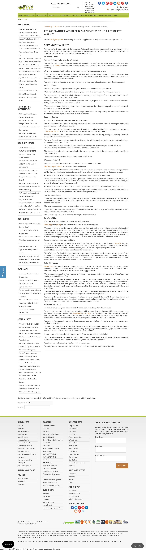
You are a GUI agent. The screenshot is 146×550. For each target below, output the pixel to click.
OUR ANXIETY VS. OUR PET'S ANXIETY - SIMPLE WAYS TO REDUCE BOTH (28, 164)
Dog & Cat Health (55, 27)
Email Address (100, 455)
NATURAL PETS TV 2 (49, 457)
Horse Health (47, 451)
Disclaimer (21, 484)
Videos (110, 15)
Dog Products (29, 15)
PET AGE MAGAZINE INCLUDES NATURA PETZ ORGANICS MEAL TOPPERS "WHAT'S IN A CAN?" (29, 327)
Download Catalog (75, 437)
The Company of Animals (53, 166)
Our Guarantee (89, 4)
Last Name (99, 446)
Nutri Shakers (73, 451)
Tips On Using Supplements (51, 508)
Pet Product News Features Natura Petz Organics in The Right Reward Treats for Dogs (30, 337)
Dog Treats (72, 434)
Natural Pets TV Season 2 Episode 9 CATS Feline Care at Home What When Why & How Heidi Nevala (30, 62)
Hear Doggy (48, 225)
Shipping (72, 477)
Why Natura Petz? (23, 431)
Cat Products (41, 15)
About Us (87, 3)
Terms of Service (23, 479)
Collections (23, 19)
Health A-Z (83, 15)
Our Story (20, 429)
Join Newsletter (89, 8)
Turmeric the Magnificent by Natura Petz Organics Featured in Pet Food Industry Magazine (29, 366)
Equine (75, 15)
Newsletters (47, 460)
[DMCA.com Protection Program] (68, 524)
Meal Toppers (73, 449)
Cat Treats (72, 431)
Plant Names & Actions (50, 471)
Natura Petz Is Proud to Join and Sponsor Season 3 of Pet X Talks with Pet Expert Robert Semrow (29, 259)
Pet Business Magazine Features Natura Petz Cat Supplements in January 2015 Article (29, 303)
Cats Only (46, 429)
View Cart (114, 10)
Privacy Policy (22, 481)
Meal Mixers (73, 446)
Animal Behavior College (82, 313)
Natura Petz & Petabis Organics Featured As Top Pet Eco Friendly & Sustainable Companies (29, 346)
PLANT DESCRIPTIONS (50, 468)
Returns (71, 479)
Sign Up (119, 7)
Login (126, 7)
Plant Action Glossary (50, 466)
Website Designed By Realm (27, 524)
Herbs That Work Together (51, 448)
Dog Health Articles (49, 437)
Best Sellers (73, 460)
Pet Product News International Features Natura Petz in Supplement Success (29, 196)
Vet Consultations (74, 493)
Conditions (92, 15)
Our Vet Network (74, 496)
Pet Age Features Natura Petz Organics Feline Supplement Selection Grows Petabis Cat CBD (29, 356)
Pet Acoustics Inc (52, 131)
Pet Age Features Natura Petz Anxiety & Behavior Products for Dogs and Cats (29, 127)
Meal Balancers (74, 443)
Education (103, 15)
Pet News (46, 494)
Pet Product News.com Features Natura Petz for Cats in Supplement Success (29, 283)
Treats (68, 15)
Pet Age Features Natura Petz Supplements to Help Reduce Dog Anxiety (29, 250)
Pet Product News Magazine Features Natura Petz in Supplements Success (28, 117)
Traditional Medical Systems (52, 480)
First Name (99, 437)
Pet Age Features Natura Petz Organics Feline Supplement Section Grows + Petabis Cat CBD (29, 32)
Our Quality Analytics (24, 466)
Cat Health (46, 499)
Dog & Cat (46, 431)
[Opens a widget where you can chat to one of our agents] (137, 546)
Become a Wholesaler (25, 446)
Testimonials (89, 6)
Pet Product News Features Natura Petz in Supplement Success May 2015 (30, 240)
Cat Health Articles (49, 426)
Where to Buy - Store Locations (89, 11)
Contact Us (72, 474)
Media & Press (47, 505)
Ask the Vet (72, 491)
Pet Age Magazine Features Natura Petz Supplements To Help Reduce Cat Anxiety (30, 293)
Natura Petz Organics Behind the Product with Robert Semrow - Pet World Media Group (29, 186)
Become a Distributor (24, 443)
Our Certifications (23, 451)
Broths (51, 15)
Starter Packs (73, 457)
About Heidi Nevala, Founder (27, 454)
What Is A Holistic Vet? (50, 483)
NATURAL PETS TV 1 (49, 454)
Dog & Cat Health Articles (51, 434)
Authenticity (21, 457)
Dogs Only (46, 446)
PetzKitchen (60, 15)
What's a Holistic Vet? (75, 499)
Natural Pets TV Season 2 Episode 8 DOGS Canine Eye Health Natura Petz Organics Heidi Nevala (30, 71)
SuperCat (118, 243)
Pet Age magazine (56, 39)
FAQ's (71, 482)
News (116, 15)
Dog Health (46, 496)
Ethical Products (23, 437)
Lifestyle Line (73, 440)
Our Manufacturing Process (26, 449)
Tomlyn (57, 65)
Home (20, 15)
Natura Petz (48, 266)
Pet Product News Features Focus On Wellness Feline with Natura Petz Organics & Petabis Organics (29, 388)
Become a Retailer (23, 440)
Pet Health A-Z (47, 463)
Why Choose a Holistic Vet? (51, 485)
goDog (58, 225)
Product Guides (74, 454)
